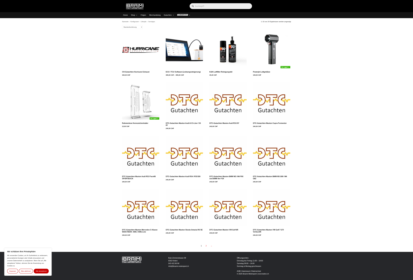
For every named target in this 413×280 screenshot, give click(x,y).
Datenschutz (256, 271)
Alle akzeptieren (41, 271)
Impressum (246, 271)
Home (125, 15)
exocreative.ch (263, 274)
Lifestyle (143, 21)
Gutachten (168, 15)
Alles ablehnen (26, 271)
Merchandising (155, 15)
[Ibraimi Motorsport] (134, 6)
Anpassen (12, 271)
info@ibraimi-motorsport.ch (178, 266)
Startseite (125, 21)
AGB (238, 271)
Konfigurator (134, 21)
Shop (133, 15)
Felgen (143, 15)
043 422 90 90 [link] (173, 263)
